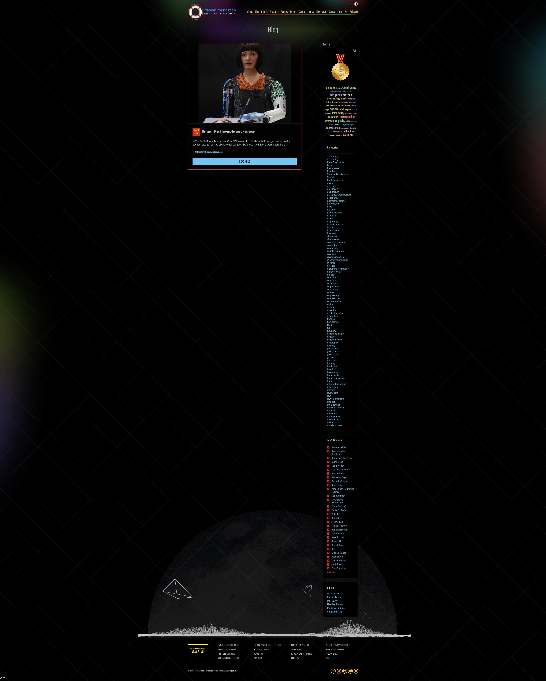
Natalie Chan (337, 533)
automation (333, 203)
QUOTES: (329, 658)
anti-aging (350, 88)
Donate (302, 12)
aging (329, 88)
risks (347, 128)
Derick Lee (336, 518)
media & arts (333, 419)
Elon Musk (332, 171)
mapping (331, 410)
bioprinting (332, 221)
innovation (332, 387)
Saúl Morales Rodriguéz (338, 453)
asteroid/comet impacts (339, 195)
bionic (330, 218)
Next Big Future (335, 604)
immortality (337, 113)
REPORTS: (257, 654)
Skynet (330, 177)
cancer (336, 102)
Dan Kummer (338, 495)
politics (331, 125)
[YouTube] (350, 671)
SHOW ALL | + (331, 572)
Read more (244, 161)
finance (331, 319)
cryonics (331, 254)
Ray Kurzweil (333, 168)
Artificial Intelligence (336, 92)
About (250, 12)
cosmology (332, 248)
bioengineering (334, 212)
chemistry (332, 236)
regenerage (348, 124)
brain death (329, 102)
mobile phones (334, 425)
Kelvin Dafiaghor (339, 481)
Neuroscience (353, 122)
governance (333, 351)
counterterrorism (335, 251)
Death (354, 102)
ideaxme (328, 114)
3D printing (332, 156)
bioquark (336, 95)
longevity (340, 121)
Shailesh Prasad (339, 469)
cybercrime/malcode (337, 260)
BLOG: (256, 650)
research (343, 128)
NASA (348, 121)
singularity (353, 128)
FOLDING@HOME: (296, 654)
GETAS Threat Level (197, 651)
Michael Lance (338, 553)
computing (332, 245)
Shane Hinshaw (206, 152)
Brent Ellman (337, 545)
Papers (293, 12)
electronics (332, 283)
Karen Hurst (337, 485)
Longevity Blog (334, 597)
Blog (257, 12)
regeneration (333, 128)
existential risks (331, 106)
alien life (331, 186)
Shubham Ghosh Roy (342, 458)
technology (349, 131)
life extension (334, 404)
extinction (341, 106)
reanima (337, 124)
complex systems (336, 242)
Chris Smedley (338, 568)
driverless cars (334, 271)
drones (330, 274)
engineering (333, 295)
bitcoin (344, 98)
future (347, 105)
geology (331, 345)
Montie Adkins (338, 560)
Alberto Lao (337, 522)
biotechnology (333, 98)
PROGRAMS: (330, 654)
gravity (330, 357)
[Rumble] (356, 671)
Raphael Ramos (339, 529)
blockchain (351, 99)
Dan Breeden (337, 465)
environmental (334, 301)
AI (334, 88)
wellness (348, 135)
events (330, 307)
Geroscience (333, 593)
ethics (330, 304)
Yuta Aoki (336, 514)
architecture (333, 192)
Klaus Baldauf (338, 506)
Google (327, 110)
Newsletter (321, 12)
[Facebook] (333, 671)
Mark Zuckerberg (335, 180)
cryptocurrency (343, 102)
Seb (333, 549)
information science (337, 384)
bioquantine (347, 91)
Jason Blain (337, 556)
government (333, 354)
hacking (331, 363)
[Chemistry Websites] (340, 68)
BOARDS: (329, 650)
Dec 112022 (196, 131)
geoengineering (335, 339)
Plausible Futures (336, 608)
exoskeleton (333, 316)
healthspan (345, 109)
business (331, 233)
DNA (329, 165)
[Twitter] (339, 671)
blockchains (333, 230)
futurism (353, 106)
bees (329, 206)
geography (332, 342)
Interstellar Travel (351, 114)
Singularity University (337, 174)
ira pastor (333, 117)
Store (339, 12)
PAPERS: (257, 658)
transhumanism (335, 135)
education (332, 280)
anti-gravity (332, 189)
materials (332, 413)
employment (333, 286)
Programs (274, 12)
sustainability (337, 132)
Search (354, 50)
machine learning (336, 407)
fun (329, 328)
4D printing (332, 159)
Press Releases (351, 12)
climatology (333, 239)
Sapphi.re (232, 671)
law (329, 396)
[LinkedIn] (344, 671)
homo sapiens (334, 375)
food (329, 325)
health (334, 109)
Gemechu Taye (338, 477)
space (330, 132)
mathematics (333, 416)
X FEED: (220, 650)
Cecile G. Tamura (340, 510)
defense (331, 265)
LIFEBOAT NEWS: (260, 645)
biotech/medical (335, 224)
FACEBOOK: (222, 645)
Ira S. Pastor (337, 564)
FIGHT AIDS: (222, 654)
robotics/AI (218, 152)
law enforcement (335, 398)
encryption (332, 289)
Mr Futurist (332, 600)
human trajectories (336, 378)
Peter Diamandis (335, 162)
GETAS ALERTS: (331, 645)
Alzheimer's (340, 88)
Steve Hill (336, 541)
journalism (332, 393)
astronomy (332, 198)
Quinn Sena (337, 462)
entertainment (334, 298)
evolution (331, 310)
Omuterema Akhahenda (337, 501)
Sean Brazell (337, 537)
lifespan (329, 121)
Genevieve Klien (339, 447)
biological (332, 215)
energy (330, 292)
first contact (333, 322)
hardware (332, 366)
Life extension (346, 117)
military (331, 422)
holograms (332, 372)
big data (331, 209)
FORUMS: (293, 658)
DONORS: (293, 650)
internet (331, 390)
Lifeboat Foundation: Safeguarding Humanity (212, 12)
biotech (347, 95)
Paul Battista (337, 473)
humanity (354, 110)
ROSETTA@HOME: (224, 658)
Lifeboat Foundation (206, 671)
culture (350, 102)
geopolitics (332, 348)
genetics (331, 336)
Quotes (332, 12)
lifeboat (331, 401)
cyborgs (331, 262)
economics (332, 277)
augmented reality (336, 201)
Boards (264, 12)
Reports (284, 12)
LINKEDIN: (293, 645)
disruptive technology (338, 268)
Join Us (311, 12)
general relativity (335, 333)
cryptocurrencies (335, 257)
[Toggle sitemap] (350, 4)
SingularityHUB (334, 611)
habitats (331, 360)
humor (330, 381)
